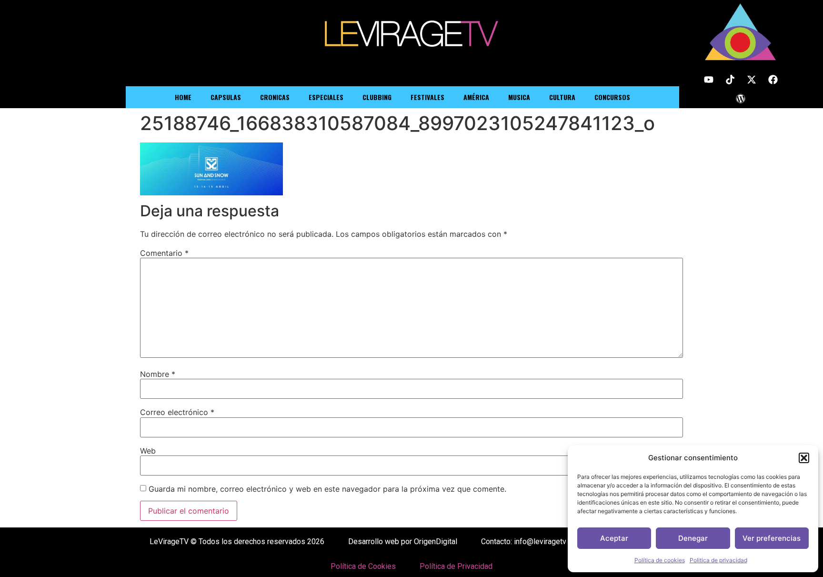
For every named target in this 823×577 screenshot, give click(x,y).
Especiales (326, 97)
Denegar (693, 538)
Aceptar (614, 538)
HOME (183, 97)
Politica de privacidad (718, 560)
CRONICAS (275, 97)
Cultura (562, 97)
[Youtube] (708, 79)
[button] (804, 458)
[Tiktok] (730, 79)
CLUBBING (376, 97)
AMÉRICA (476, 97)
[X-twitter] (751, 79)
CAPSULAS (226, 97)
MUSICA (519, 97)
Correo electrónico (177, 412)
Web (148, 451)
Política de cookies (659, 560)
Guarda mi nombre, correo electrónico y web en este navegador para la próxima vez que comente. (327, 489)
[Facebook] (773, 79)
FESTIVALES (427, 97)
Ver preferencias (772, 538)
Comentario (164, 253)
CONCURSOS (612, 97)
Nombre (157, 374)
